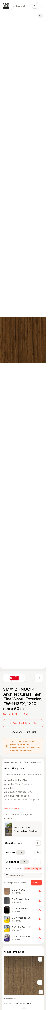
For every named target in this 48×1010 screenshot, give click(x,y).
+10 (40, 992)
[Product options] (40, 959)
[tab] (8, 868)
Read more (10, 808)
